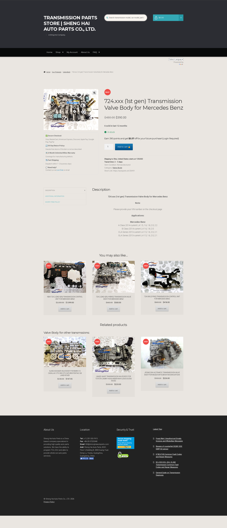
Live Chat (60, 170)
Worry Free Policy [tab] (52, 202)
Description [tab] (50, 190)
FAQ (95, 52)
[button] (94, 93)
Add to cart (123, 147)
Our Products (56, 72)
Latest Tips (157, 429)
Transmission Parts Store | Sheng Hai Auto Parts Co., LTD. (70, 23)
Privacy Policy (49, 502)
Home (49, 52)
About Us (85, 52)
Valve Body (66, 72)
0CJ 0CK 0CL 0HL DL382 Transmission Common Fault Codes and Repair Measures (167, 464)
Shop (58, 52)
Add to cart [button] (65, 309)
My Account (72, 52)
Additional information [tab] (54, 196)
